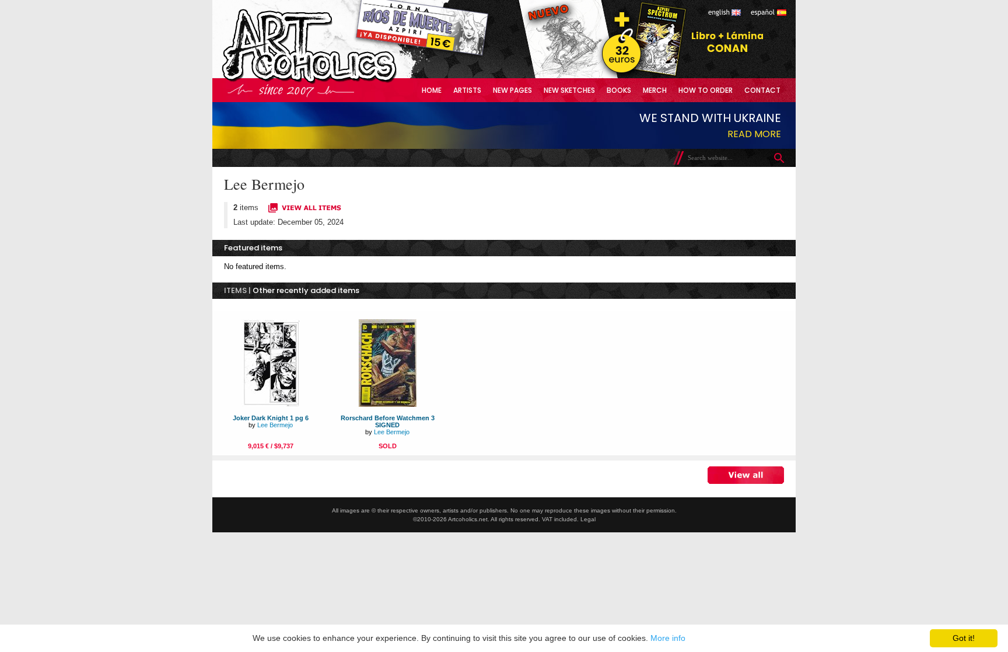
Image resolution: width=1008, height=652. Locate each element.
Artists (467, 90)
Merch (655, 90)
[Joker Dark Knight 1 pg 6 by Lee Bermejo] (271, 404)
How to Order (705, 90)
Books (619, 90)
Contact (762, 90)
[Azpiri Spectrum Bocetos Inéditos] (641, 75)
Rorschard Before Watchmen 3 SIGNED (388, 421)
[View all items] (304, 211)
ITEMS (235, 290)
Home (432, 90)
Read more (754, 134)
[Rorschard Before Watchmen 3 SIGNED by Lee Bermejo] (387, 404)
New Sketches (569, 90)
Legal (588, 519)
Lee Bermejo (275, 424)
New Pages (512, 90)
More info (667, 638)
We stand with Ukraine (710, 118)
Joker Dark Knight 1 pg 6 (271, 417)
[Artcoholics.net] (331, 81)
